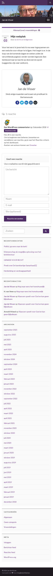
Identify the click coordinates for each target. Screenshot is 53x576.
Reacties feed (9, 552)
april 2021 (8, 418)
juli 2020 (7, 438)
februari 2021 (9, 423)
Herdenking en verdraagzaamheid (17, 271)
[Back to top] (47, 570)
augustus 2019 (10, 462)
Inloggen (7, 542)
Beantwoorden (10, 131)
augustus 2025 (10, 335)
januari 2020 (9, 453)
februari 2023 (9, 379)
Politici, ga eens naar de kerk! (15, 246)
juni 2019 (7, 472)
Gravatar (32, 145)
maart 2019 (8, 487)
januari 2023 (9, 384)
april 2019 (8, 482)
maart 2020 (8, 448)
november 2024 (10, 354)
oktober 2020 (9, 433)
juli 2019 (7, 467)
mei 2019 (7, 477)
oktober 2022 (9, 394)
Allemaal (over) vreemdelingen (25, 30)
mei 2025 (7, 344)
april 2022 (8, 408)
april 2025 (8, 349)
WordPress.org (10, 557)
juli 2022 (7, 403)
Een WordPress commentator (17, 127)
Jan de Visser (7, 20)
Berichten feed (10, 547)
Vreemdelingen (10, 527)
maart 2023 (8, 374)
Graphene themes (23, 573)
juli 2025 (7, 339)
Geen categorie (10, 522)
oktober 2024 (9, 359)
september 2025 (10, 330)
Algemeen (29, 40)
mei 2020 (7, 443)
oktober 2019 (9, 457)
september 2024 (10, 364)
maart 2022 (8, 413)
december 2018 (10, 502)
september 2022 (10, 398)
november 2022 (10, 389)
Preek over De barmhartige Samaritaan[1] (20, 265)
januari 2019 (9, 497)
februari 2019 (9, 492)
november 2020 (10, 428)
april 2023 (8, 369)
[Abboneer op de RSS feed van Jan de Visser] (3, 2)
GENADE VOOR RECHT (14, 260)
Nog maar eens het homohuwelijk (31, 286)
